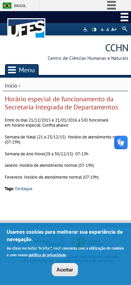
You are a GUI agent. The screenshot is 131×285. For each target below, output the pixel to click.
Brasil (20, 5)
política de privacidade (47, 254)
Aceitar (64, 270)
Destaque (24, 188)
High (94, 29)
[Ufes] (26, 25)
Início (11, 85)
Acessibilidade (86, 29)
